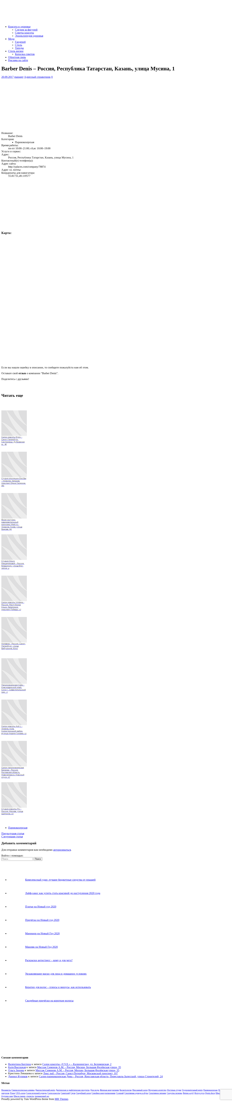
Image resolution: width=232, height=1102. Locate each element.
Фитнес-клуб (188, 1093)
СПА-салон (20, 1093)
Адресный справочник (37, 76)
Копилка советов (25, 54)
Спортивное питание (157, 1093)
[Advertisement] (103, 105)
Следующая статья (12, 836)
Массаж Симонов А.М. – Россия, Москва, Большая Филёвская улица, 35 (79, 1067)
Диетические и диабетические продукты (73, 1090)
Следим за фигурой (26, 29)
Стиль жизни (15, 51)
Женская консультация (109, 1090)
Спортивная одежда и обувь (136, 1093)
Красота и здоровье (19, 26)
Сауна (72, 1093)
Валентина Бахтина (19, 1064)
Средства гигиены (174, 1093)
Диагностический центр (45, 1090)
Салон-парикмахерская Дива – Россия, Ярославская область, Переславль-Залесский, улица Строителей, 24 (101, 1076)
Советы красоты (24, 32)
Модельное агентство (157, 1090)
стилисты (30, 1096)
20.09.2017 (7, 76)
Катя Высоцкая (17, 1067)
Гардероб (20, 41)
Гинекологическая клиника (23, 1090)
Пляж (12, 1093)
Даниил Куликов (18, 1076)
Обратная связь (17, 57)
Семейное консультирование (103, 1093)
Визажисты (6, 1090)
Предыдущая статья (12, 833)
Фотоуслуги (199, 1093)
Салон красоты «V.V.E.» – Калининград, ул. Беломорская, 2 (76, 1064)
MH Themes (61, 1099)
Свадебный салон (83, 1093)
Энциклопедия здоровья (29, 35)
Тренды (19, 48)
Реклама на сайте (18, 60)
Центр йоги (210, 1093)
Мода (11, 38)
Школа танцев (19, 1096)
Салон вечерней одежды (36, 1093)
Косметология (126, 1090)
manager (18, 76)
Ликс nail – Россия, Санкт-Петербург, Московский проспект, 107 (80, 1073)
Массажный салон (140, 1090)
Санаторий (65, 1093)
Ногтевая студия (174, 1090)
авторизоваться (62, 849)
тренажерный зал (42, 1096)
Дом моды (94, 1090)
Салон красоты (53, 1093)
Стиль (18, 45)
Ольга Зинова (16, 1070)
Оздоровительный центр (192, 1090)
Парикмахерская (17, 827)
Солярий (120, 1093)
